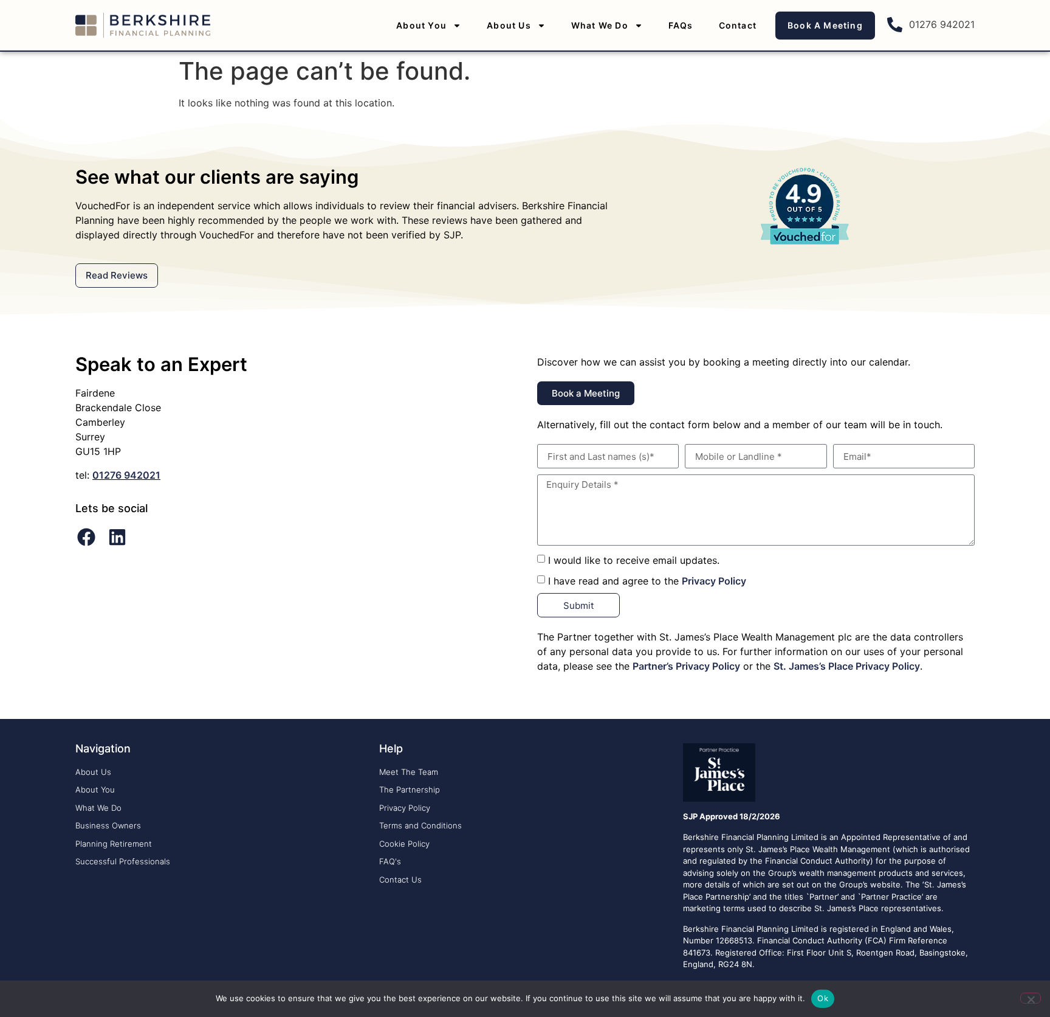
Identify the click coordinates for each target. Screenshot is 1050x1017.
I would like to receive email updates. (633, 560)
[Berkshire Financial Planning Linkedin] (117, 537)
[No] (1030, 998)
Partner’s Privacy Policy (686, 666)
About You (421, 25)
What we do (599, 25)
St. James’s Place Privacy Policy (847, 666)
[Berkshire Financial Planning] (142, 25)
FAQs (680, 25)
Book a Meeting (825, 25)
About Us (509, 25)
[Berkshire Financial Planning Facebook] (86, 537)
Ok (822, 998)
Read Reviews (117, 275)
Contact (738, 25)
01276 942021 (126, 475)
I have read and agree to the (647, 581)
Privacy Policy (714, 581)
